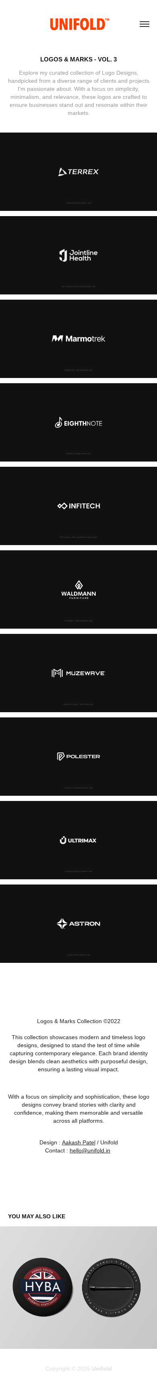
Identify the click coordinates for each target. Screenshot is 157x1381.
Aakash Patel (78, 1142)
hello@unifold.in (90, 1150)
